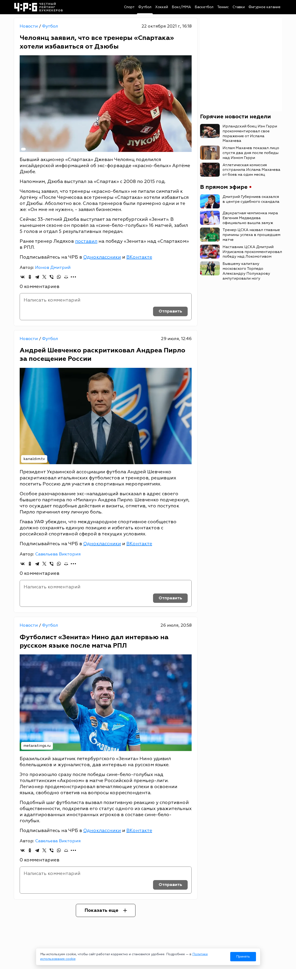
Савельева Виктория (58, 554)
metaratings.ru (37, 745)
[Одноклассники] (30, 277)
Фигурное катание (264, 7)
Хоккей (161, 7)
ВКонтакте (139, 257)
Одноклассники (102, 257)
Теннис (223, 7)
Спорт (129, 7)
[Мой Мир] (66, 277)
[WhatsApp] (59, 277)
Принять (243, 956)
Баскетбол (204, 7)
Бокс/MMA (181, 7)
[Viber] (52, 277)
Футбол (144, 7)
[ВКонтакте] (23, 277)
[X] (44, 277)
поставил (86, 241)
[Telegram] (37, 277)
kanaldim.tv (34, 458)
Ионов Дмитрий (53, 267)
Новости (29, 26)
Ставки (239, 7)
